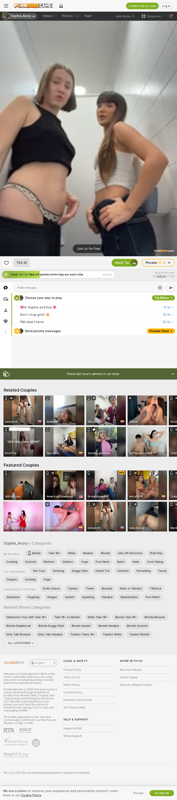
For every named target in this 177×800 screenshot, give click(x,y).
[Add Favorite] (6, 262)
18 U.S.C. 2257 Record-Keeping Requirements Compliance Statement (47, 772)
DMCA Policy (71, 684)
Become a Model (130, 669)
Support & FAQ (72, 728)
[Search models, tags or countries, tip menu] (171, 16)
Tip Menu (162, 298)
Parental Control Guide (77, 700)
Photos (70, 16)
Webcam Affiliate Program (136, 684)
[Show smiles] (160, 287)
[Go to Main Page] (33, 6)
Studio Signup (129, 677)
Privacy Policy (72, 669)
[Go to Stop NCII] (16, 755)
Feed (87, 16)
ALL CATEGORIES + (21, 643)
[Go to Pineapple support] (36, 743)
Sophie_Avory (15, 543)
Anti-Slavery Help (74, 707)
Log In (166, 6)
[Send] (170, 287)
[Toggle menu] (6, 6)
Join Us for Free (88, 248)
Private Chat (159, 331)
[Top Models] (61, 6)
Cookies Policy (72, 692)
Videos (49, 16)
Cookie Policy (31, 795)
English (40, 662)
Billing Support (72, 736)
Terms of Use (71, 677)
